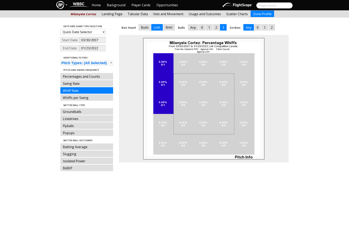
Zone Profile (262, 14)
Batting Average (75, 147)
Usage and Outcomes (205, 14)
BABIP (67, 168)
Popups (69, 133)
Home (96, 5)
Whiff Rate (71, 90)
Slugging (69, 154)
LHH (157, 27)
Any (193, 27)
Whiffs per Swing (75, 97)
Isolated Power (74, 161)
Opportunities (167, 5)
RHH (169, 27)
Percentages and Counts (81, 76)
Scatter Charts (237, 14)
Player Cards (140, 5)
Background (116, 5)
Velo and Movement (168, 14)
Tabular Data (138, 14)
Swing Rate (71, 83)
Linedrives (70, 119)
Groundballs (72, 111)
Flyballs (68, 126)
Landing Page (112, 14)
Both (144, 27)
